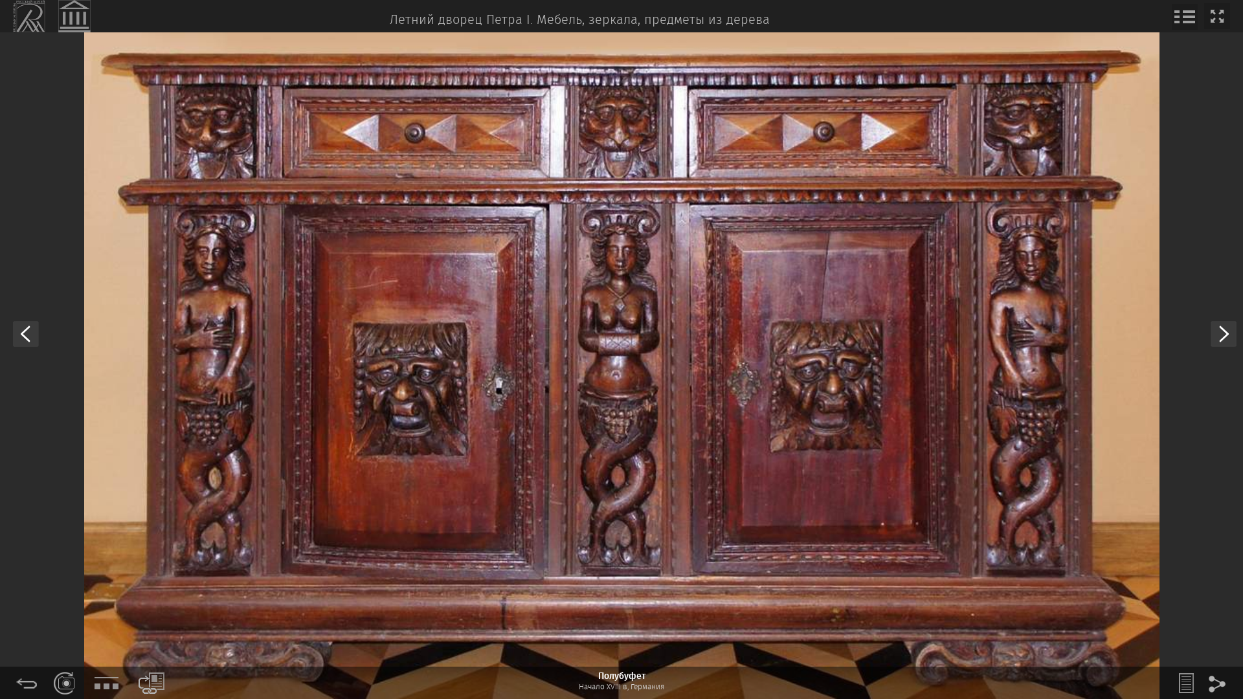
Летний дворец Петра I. (461, 20)
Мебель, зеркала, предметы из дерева (653, 20)
